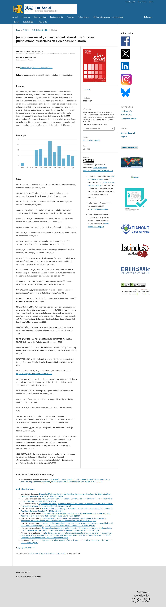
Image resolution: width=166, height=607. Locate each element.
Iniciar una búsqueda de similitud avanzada (47, 553)
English (124, 136)
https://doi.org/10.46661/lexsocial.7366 (36, 68)
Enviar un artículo (129, 147)
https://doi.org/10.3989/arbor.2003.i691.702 (34, 373)
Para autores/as (126, 115)
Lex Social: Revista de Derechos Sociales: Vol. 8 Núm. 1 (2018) (46, 506)
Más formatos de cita (92, 129)
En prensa (26, 17)
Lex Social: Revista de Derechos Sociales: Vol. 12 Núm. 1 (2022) (71, 521)
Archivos (70, 17)
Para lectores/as (126, 111)
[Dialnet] (135, 295)
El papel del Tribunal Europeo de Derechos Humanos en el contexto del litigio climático (75, 494)
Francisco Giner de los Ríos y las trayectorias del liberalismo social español (72, 508)
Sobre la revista (40, 17)
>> (34, 548)
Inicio (18, 30)
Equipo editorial (56, 17)
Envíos (16, 22)
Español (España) (128, 133)
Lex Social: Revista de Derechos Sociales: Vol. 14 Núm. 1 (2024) (76, 482)
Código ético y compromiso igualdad (108, 17)
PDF (88, 89)
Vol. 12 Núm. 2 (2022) (40, 30)
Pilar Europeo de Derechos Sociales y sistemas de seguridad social (69, 499)
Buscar (149, 17)
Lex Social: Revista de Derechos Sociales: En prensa (42, 496)
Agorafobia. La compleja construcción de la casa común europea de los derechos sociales (76, 504)
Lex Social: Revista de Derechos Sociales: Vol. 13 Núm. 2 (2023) (55, 516)
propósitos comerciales (99, 209)
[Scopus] (135, 177)
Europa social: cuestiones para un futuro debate (59, 540)
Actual (15, 17)
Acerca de (43, 22)
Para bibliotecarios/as (128, 118)
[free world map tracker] (132, 167)
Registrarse (142, 2)
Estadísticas (28, 22)
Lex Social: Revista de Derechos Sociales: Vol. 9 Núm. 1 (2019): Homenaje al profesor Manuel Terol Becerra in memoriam (65, 536)
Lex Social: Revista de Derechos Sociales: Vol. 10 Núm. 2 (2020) (70, 525)
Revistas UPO (130, 2)
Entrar (151, 2)
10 (30, 548)
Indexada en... (84, 17)
